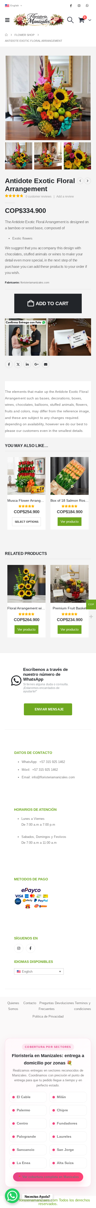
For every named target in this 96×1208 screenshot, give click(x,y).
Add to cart (52, 303)
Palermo (23, 1110)
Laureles (64, 1136)
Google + (36, 364)
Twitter (18, 364)
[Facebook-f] (30, 948)
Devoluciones (64, 1003)
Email (45, 364)
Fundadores (67, 1123)
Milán (61, 1097)
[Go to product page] (26, 476)
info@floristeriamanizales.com (53, 777)
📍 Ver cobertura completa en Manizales (48, 1177)
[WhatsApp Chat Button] (12, 1195)
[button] (9, 20)
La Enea (23, 1163)
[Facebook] (70, 5)
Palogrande (26, 1136)
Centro (22, 1123)
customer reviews (38, 196)
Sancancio (25, 1150)
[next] (87, 180)
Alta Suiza (65, 1163)
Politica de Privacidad (48, 1016)
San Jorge (65, 1150)
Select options (26, 521)
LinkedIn (27, 364)
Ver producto (70, 521)
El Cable (24, 1097)
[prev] (80, 180)
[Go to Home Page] (6, 35)
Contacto (29, 1003)
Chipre (62, 1110)
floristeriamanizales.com (34, 282)
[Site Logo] (38, 20)
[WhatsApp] (87, 5)
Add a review (65, 196)
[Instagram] (79, 5)
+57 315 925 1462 (52, 762)
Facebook (9, 364)
